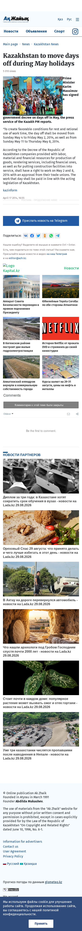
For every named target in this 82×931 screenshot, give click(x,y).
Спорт (59, 31)
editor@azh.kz (17, 258)
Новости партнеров (22, 454)
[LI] (11, 874)
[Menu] (77, 19)
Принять (41, 923)
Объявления (36, 31)
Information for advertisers (22, 841)
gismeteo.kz (53, 882)
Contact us (10, 846)
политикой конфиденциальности (31, 912)
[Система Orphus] (11, 889)
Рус (69, 19)
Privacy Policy (13, 856)
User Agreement (14, 851)
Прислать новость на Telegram (44, 221)
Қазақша (30, 864)
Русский (13, 864)
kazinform (10, 190)
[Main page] (16, 19)
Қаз (60, 19)
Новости (11, 31)
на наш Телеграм (57, 253)
